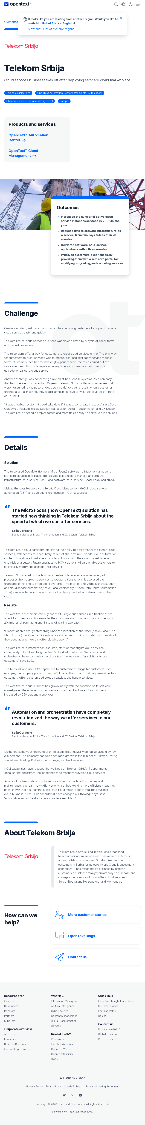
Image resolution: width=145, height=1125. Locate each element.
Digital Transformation (64, 1020)
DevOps (56, 1025)
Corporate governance (17, 1049)
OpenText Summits (62, 1053)
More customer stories (87, 915)
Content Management (64, 1015)
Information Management (65, 1001)
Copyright (41, 1104)
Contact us (77, 957)
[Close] (121, 18)
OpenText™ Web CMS (80, 1111)
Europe (64, 101)
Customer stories (108, 1005)
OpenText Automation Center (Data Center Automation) (69, 92)
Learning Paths (107, 1010)
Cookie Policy (72, 1086)
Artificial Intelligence (63, 1005)
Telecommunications (18, 92)
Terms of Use (53, 1086)
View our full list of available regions (51, 29)
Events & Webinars (62, 1044)
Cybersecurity (59, 1010)
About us (9, 1034)
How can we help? (109, 1029)
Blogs (54, 1058)
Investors (9, 1010)
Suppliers (9, 1020)
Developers (11, 1005)
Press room (57, 1039)
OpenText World (60, 1049)
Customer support (108, 1039)
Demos (102, 1015)
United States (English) (58, 23)
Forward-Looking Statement (102, 1086)
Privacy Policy (34, 1086)
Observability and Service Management (29, 101)
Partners (9, 1015)
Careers (9, 1001)
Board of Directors (15, 1044)
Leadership (11, 1039)
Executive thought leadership (115, 1001)
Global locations (107, 1034)
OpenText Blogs (81, 936)
